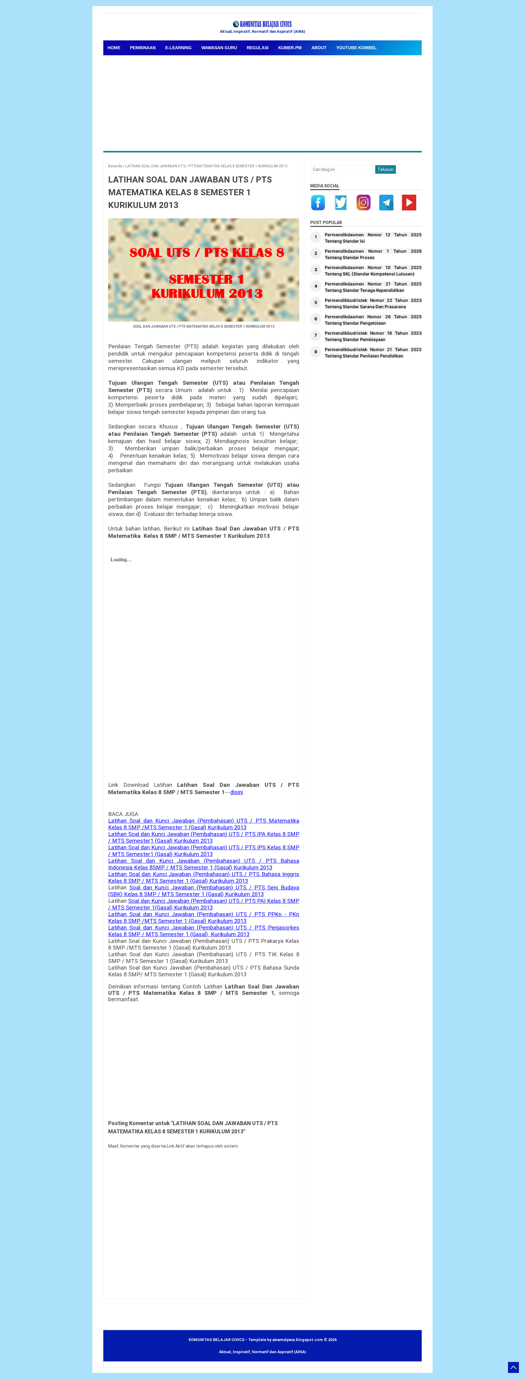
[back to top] (513, 1367)
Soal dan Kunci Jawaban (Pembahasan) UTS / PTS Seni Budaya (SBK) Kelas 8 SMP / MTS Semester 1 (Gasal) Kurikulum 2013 (203, 891)
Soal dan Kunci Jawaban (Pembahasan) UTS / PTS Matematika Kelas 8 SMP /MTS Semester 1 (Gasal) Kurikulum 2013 (203, 824)
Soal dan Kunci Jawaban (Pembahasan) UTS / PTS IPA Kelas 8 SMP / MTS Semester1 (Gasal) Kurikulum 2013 (203, 837)
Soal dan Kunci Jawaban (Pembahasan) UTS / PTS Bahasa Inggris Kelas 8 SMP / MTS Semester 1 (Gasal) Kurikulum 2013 (203, 877)
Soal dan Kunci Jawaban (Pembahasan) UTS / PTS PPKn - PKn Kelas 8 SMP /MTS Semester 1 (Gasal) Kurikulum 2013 (203, 917)
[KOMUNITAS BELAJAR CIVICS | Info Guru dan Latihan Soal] (262, 24)
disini (236, 792)
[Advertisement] (262, 100)
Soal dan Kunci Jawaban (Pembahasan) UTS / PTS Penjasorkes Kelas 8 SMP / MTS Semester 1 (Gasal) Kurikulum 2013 (203, 931)
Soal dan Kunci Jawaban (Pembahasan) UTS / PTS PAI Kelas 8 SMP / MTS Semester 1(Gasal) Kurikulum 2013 (203, 904)
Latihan (118, 821)
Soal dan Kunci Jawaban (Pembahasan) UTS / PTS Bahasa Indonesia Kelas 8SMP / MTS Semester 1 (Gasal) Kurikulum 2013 (203, 864)
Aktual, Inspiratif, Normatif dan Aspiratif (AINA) (262, 1351)
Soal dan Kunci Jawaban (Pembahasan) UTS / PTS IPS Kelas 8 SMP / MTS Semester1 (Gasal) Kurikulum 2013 (203, 851)
